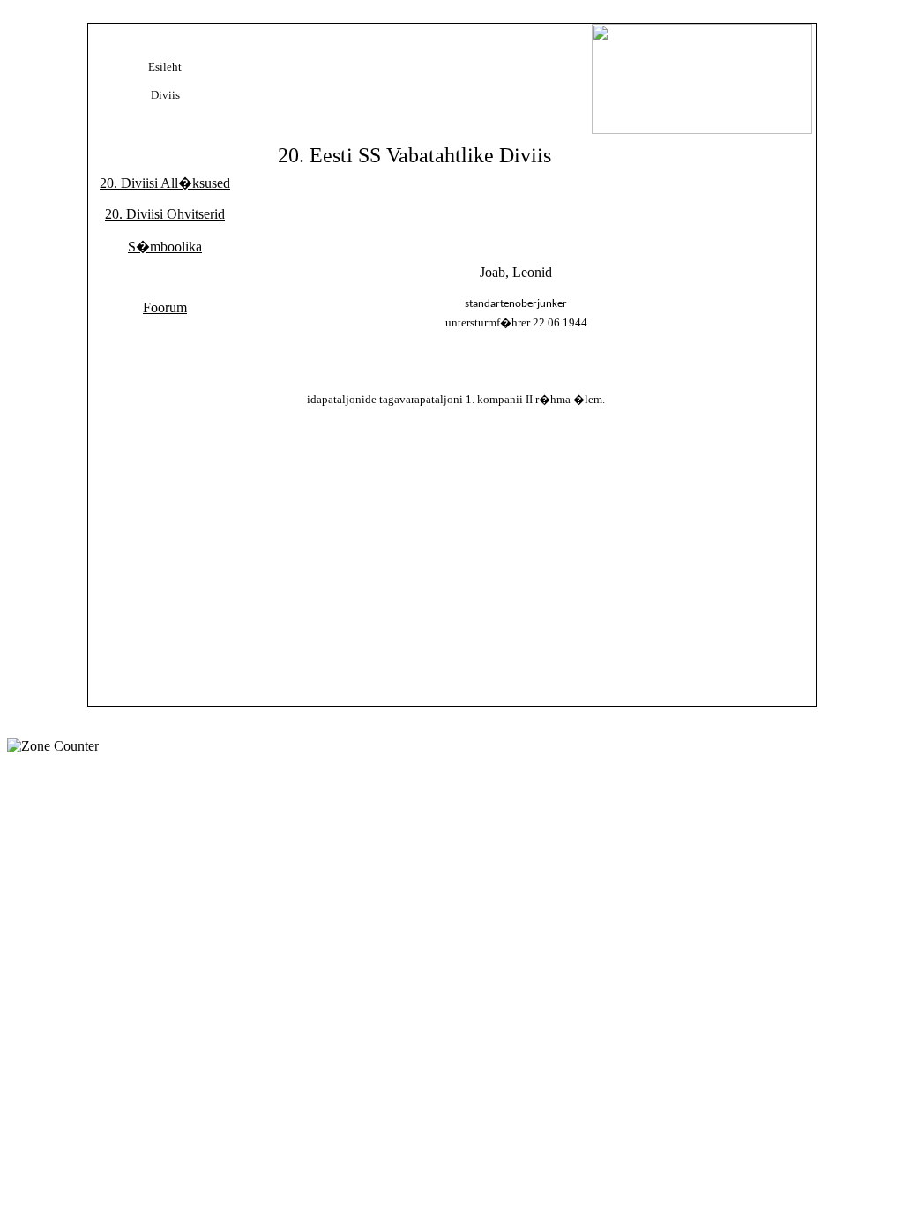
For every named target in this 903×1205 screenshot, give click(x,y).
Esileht (165, 66)
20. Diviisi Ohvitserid (165, 213)
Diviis (165, 94)
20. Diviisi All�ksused (165, 183)
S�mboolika (165, 246)
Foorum (165, 307)
